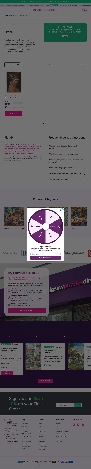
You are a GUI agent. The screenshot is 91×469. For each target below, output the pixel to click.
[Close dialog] (61, 209)
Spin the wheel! (45, 258)
